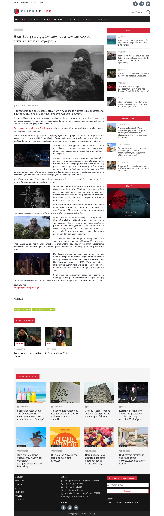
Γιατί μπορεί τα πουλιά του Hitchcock (32, 128)
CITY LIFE (57, 19)
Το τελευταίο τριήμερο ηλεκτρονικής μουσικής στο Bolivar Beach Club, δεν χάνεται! (133, 88)
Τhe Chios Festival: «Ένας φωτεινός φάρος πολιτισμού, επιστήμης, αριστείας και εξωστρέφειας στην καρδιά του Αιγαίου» (132, 133)
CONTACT (25, 2)
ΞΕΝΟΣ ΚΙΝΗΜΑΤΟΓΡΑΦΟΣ (43, 309)
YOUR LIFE (98, 19)
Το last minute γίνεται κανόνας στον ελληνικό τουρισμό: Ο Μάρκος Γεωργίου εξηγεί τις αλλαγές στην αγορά (133, 151)
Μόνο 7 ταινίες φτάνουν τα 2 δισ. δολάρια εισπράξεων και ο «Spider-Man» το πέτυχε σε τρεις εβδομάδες (134, 59)
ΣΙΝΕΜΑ (19, 19)
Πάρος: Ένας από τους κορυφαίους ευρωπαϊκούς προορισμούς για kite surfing (134, 42)
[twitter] (148, 3)
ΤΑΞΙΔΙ (85, 19)
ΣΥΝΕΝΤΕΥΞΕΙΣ (129, 118)
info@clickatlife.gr (74, 490)
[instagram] (141, 3)
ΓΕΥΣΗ (44, 19)
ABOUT (17, 2)
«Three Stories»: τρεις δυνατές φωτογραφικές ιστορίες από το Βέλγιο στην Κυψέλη (132, 104)
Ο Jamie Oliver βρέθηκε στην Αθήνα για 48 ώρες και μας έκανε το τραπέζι (133, 168)
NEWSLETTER (37, 2)
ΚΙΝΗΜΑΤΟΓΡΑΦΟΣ (22, 309)
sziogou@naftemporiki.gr (26, 287)
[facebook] (135, 3)
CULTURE (72, 19)
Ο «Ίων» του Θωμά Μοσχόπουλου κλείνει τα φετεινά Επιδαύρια (133, 74)
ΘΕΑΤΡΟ (32, 19)
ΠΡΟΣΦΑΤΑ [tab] (129, 30)
